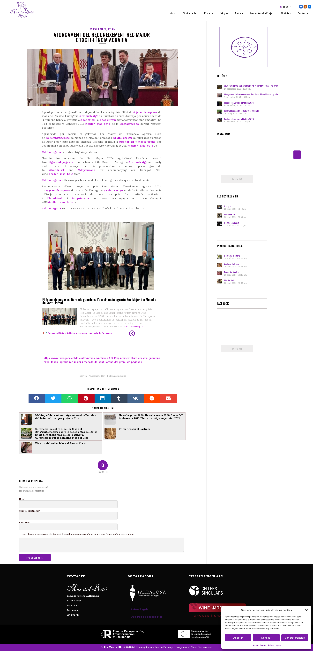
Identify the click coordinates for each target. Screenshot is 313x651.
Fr (290, 6)
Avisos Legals (259, 645)
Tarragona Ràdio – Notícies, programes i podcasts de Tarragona (80, 333)
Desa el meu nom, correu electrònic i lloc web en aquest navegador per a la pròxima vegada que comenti (77, 534)
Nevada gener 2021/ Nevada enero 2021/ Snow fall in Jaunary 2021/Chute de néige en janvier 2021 (151, 417)
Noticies (286, 13)
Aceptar (238, 637)
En (287, 6)
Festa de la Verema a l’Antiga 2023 (239, 119)
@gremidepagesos (58, 137)
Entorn (239, 13)
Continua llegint (133, 326)
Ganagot (227, 206)
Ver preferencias (295, 637)
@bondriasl (87, 119)
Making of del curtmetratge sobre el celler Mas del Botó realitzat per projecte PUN (65, 417)
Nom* (22, 499)
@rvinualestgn (122, 137)
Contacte (303, 13)
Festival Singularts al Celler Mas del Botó (241, 110)
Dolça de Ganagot (231, 222)
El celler (209, 13)
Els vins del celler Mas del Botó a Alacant (62, 443)
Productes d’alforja (260, 13)
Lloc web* (24, 522)
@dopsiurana (146, 141)
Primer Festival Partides (134, 429)
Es (284, 6)
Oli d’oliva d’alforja (232, 255)
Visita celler (190, 13)
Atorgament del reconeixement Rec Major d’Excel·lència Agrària (251, 94)
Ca (281, 6)
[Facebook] (301, 6)
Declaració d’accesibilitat (146, 616)
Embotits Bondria (231, 272)
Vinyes (224, 13)
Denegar (266, 637)
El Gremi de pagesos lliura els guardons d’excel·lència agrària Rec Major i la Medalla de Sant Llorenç (99, 301)
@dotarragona (129, 123)
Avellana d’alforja (231, 264)
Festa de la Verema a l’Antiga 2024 (239, 102)
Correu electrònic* (29, 511)
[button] (306, 610)
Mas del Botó (229, 214)
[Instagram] (305, 6)
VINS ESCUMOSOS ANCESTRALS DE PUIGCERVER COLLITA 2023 (251, 86)
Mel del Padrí (229, 280)
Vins (172, 13)
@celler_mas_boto (97, 123)
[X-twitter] (309, 6)
